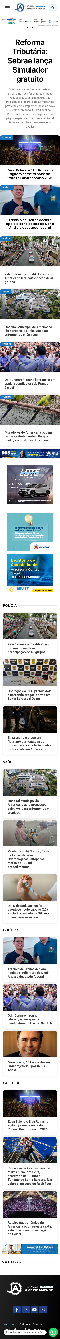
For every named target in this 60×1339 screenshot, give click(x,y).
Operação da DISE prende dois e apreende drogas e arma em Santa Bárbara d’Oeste (29, 695)
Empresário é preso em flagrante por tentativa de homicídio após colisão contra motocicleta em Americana (29, 743)
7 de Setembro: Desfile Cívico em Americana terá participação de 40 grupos (29, 278)
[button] (27, 27)
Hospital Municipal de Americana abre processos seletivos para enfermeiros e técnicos (28, 330)
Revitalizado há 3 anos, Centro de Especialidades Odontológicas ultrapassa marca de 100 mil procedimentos (29, 859)
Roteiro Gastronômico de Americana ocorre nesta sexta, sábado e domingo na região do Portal (30, 1228)
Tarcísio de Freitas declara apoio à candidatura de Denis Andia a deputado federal (30, 224)
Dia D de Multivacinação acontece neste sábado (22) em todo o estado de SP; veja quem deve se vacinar (28, 911)
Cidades (25, 1324)
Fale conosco (12, 1333)
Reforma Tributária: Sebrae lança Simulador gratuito (30, 61)
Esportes (38, 1324)
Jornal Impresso (34, 1329)
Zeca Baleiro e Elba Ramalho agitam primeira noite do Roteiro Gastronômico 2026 (30, 174)
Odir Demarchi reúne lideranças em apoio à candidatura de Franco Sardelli (30, 383)
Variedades (12, 1329)
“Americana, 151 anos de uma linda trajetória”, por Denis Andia (29, 1066)
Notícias (9, 1324)
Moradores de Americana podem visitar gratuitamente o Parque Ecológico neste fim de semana (28, 436)
